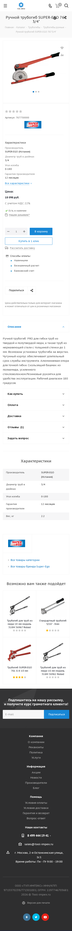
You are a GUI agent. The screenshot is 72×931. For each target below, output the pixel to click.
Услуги (36, 757)
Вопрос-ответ (36, 818)
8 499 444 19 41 (38, 835)
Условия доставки (36, 808)
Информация (36, 766)
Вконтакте (26, 917)
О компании (36, 742)
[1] (6, 111)
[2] (10, 111)
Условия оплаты (36, 802)
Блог (36, 788)
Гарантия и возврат (36, 813)
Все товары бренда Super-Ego (30, 566)
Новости (36, 777)
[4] (17, 111)
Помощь (36, 797)
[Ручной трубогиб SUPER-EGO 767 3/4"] (36, 67)
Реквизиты (36, 747)
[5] (21, 111)
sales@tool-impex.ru (39, 844)
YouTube (45, 917)
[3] (14, 111)
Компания (36, 736)
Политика (36, 752)
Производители (36, 782)
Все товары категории (25, 560)
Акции (36, 772)
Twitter (36, 917)
